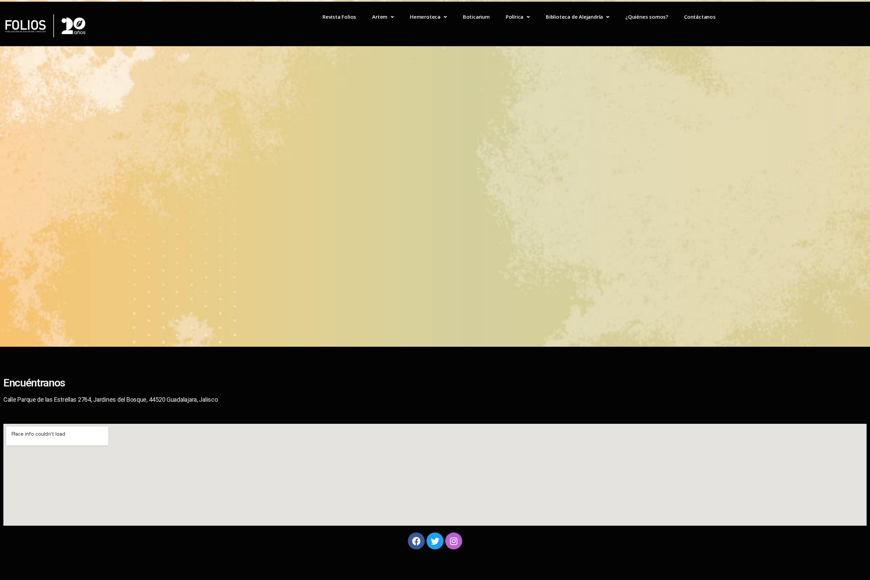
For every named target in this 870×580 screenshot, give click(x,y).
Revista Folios (339, 16)
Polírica (514, 16)
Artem (379, 16)
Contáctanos (700, 16)
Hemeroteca (425, 16)
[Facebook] (416, 540)
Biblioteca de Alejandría (574, 16)
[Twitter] (435, 540)
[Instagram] (453, 540)
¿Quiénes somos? (646, 16)
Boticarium (476, 16)
